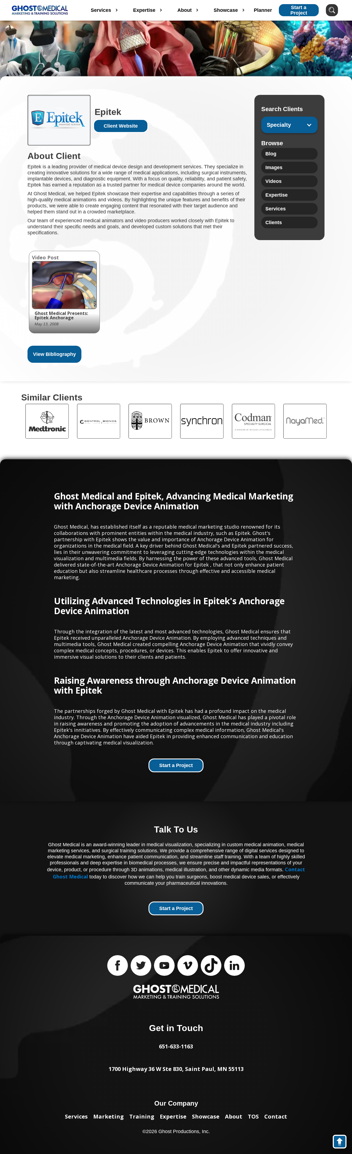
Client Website (121, 126)
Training (141, 1116)
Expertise (173, 1116)
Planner (263, 10)
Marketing (108, 1116)
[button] (289, 125)
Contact (275, 1116)
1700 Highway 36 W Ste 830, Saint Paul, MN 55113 (176, 1069)
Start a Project (298, 10)
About (233, 1116)
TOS (253, 1116)
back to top (342, 1142)
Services (76, 1116)
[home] (39, 10)
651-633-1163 (176, 1046)
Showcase (205, 1116)
